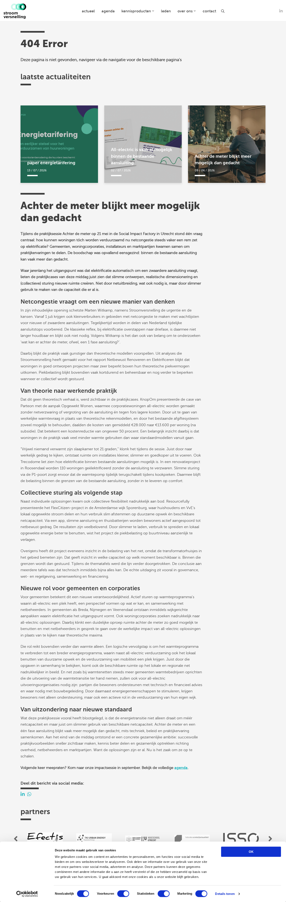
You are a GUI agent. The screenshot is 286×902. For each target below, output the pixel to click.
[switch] (123, 893)
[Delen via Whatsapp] (29, 794)
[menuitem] (88, 11)
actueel (88, 11)
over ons (185, 11)
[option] (45, 838)
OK (251, 851)
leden (166, 11)
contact (209, 11)
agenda (108, 11)
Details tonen (224, 894)
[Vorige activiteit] (16, 838)
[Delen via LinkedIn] (23, 794)
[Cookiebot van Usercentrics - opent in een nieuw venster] (27, 894)
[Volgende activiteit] (270, 838)
